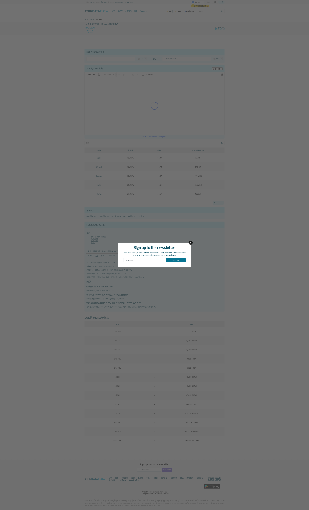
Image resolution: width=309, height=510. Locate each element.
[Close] (191, 243)
